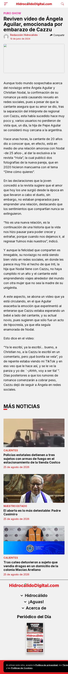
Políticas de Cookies (21, 668)
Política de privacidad (46, 665)
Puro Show (12, 13)
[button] (6, 3)
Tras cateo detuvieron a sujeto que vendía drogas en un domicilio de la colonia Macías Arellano (30, 566)
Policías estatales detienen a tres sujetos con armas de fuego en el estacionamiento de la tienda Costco (31, 458)
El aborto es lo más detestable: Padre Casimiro (32, 512)
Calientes (10, 450)
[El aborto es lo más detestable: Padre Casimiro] (34, 488)
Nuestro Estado (15, 506)
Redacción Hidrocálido (24, 34)
